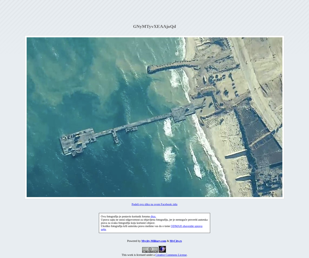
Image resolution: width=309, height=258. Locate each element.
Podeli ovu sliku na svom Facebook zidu (154, 204)
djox (153, 216)
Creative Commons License (171, 254)
